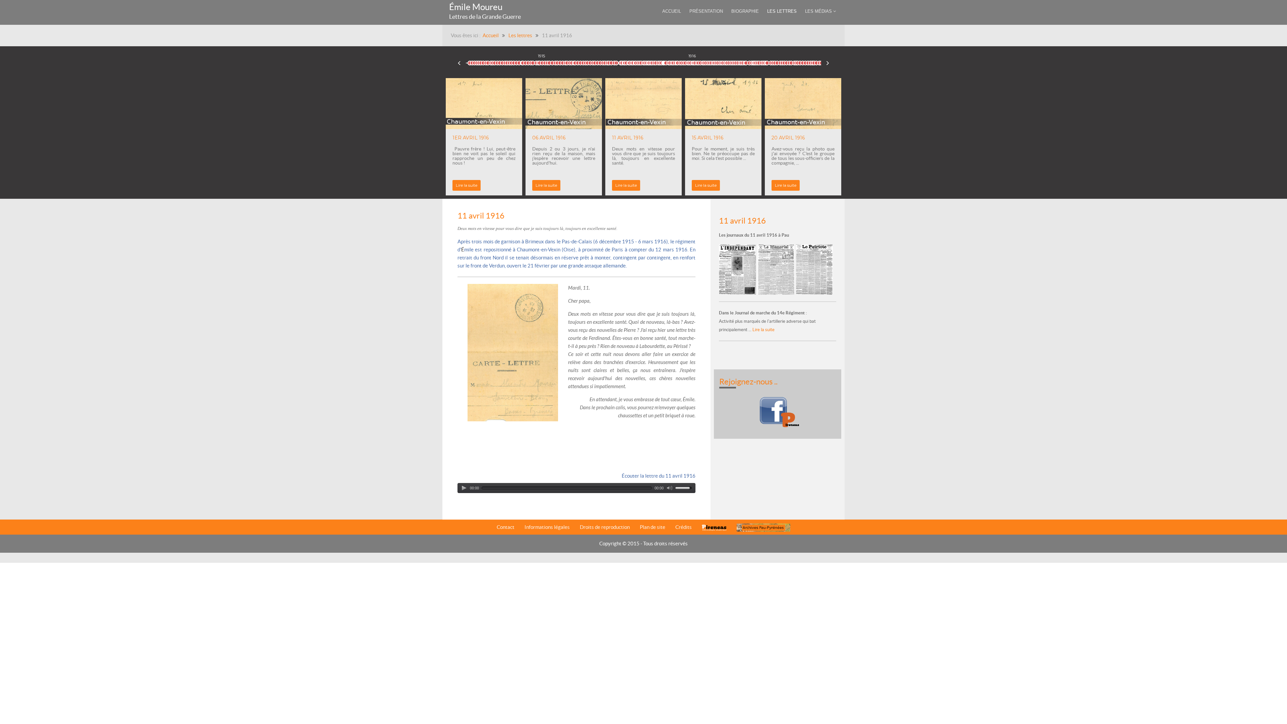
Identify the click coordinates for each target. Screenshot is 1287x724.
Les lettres (520, 35)
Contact (505, 527)
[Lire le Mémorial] (776, 269)
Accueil (491, 35)
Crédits (683, 527)
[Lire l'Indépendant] (738, 269)
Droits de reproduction (605, 527)
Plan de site (652, 527)
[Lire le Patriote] (814, 269)
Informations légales (547, 527)
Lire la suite (546, 185)
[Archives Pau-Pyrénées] (763, 527)
